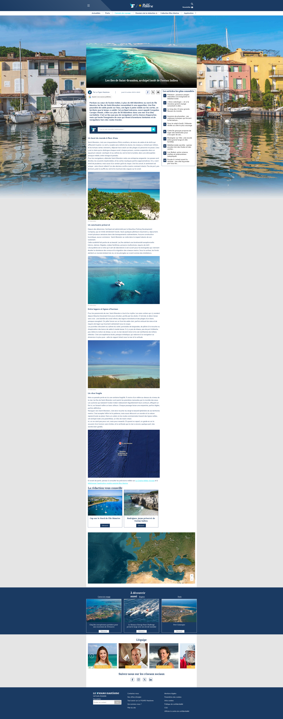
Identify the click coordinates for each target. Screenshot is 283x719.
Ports (107, 13)
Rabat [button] (130, 576)
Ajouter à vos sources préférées (101, 97)
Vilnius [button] (170, 539)
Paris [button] (142, 551)
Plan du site (131, 708)
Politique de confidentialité (173, 704)
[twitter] (144, 679)
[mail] (192, 7)
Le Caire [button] (178, 582)
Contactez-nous (133, 694)
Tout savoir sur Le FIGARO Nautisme (140, 701)
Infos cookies (169, 701)
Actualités (96, 13)
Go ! (117, 702)
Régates (142, 597)
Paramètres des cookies (172, 697)
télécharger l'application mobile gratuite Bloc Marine (108, 483)
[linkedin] (150, 679)
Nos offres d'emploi (134, 697)
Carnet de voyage (104, 597)
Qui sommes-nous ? (134, 704)
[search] (192, 4)
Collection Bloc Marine (170, 13)
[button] (191, 575)
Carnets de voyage (123, 13)
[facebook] (132, 679)
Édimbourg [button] (135, 536)
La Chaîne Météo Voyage (145, 481)
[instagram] (138, 679)
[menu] (88, 5)
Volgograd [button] (195, 551)
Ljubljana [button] (157, 556)
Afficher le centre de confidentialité (176, 711)
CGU (166, 708)
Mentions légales (170, 694)
